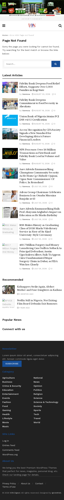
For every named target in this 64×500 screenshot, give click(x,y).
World (37, 422)
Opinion (38, 386)
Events (6, 398)
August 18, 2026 (41, 110)
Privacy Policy (9, 483)
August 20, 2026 (41, 94)
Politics (38, 390)
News (37, 382)
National (38, 378)
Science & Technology (46, 402)
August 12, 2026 (41, 144)
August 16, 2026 (41, 124)
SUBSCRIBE (11, 363)
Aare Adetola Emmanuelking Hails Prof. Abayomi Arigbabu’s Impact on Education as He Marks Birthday (40, 212)
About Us (25, 483)
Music (5, 426)
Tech (36, 414)
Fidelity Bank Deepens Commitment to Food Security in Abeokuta (38, 103)
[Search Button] (55, 64)
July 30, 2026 (40, 186)
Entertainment (10, 394)
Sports (37, 410)
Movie (5, 422)
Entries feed (8, 445)
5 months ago (26, 294)
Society (38, 406)
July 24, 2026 (40, 269)
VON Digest (15, 493)
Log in (5, 441)
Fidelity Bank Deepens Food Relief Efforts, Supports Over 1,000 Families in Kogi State (39, 87)
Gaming (6, 410)
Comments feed (10, 450)
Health (6, 414)
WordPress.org (10, 454)
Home (5, 35)
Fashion (6, 402)
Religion (38, 394)
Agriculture (8, 378)
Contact (39, 483)
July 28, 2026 (40, 219)
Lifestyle (7, 418)
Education (7, 390)
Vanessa (26, 94)
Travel (37, 418)
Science (38, 398)
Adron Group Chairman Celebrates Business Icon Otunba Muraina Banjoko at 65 (40, 195)
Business (7, 382)
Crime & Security (11, 386)
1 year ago (24, 308)
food (5, 406)
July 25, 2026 (40, 239)
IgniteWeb (56, 493)
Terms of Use (9, 487)
